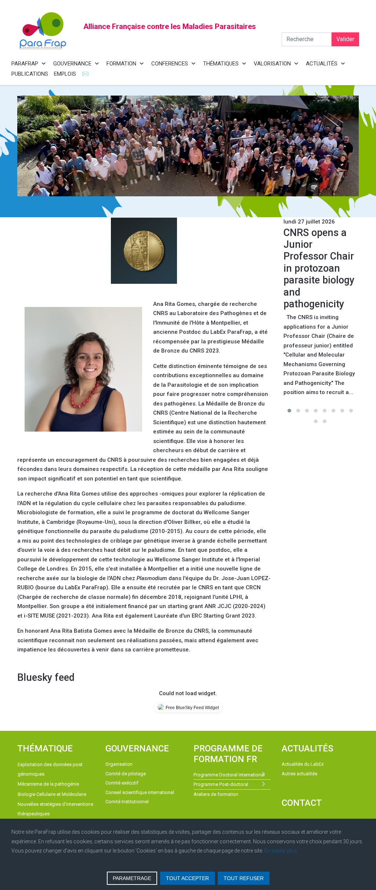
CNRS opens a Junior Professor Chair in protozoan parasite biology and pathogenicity (318, 268)
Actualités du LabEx (302, 764)
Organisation (119, 764)
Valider (345, 39)
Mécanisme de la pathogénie (48, 784)
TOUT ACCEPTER (187, 878)
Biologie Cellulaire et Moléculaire (52, 794)
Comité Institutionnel (127, 801)
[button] (289, 410)
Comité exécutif (121, 783)
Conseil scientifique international (139, 792)
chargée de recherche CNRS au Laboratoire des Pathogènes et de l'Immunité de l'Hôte (210, 313)
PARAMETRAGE (132, 878)
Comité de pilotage (125, 773)
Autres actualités (299, 773)
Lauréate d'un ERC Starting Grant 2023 (204, 615)
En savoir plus (280, 851)
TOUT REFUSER (244, 878)
